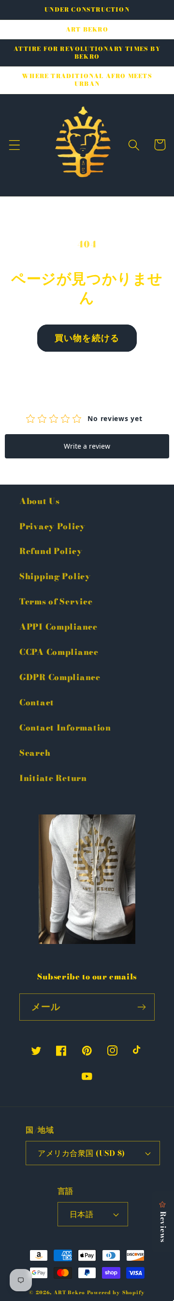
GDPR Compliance (60, 677)
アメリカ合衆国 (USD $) (81, 1153)
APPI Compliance (58, 626)
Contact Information (65, 727)
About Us (39, 501)
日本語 (81, 1214)
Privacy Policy (52, 526)
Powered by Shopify (116, 1292)
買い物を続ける (87, 337)
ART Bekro (69, 1292)
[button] (15, 145)
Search (34, 753)
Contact (36, 702)
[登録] (141, 1007)
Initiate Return (53, 778)
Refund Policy (50, 551)
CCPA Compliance (59, 652)
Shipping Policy (55, 576)
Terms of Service (56, 601)
